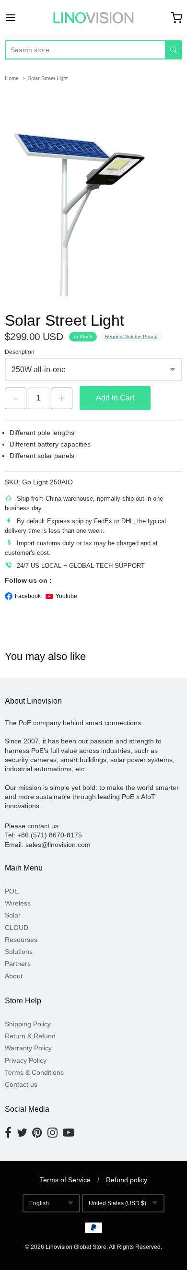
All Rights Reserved (135, 1247)
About (14, 976)
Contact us (21, 1084)
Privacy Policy (26, 1060)
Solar (13, 915)
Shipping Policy (28, 1024)
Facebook (28, 596)
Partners (18, 963)
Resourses (21, 939)
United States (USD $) (117, 1203)
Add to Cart (115, 398)
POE (12, 891)
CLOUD (16, 927)
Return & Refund (30, 1036)
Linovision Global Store (76, 1247)
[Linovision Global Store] (93, 18)
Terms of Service (65, 1180)
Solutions (19, 951)
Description (20, 352)
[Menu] (22, 18)
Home (12, 78)
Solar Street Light (48, 78)
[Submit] (173, 49)
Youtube (66, 596)
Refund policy (126, 1180)
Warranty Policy (28, 1048)
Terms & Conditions (34, 1072)
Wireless (18, 903)
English (39, 1203)
